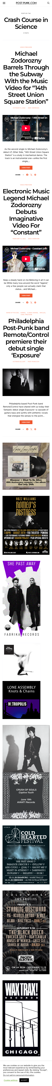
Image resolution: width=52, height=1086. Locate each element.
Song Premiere (26, 314)
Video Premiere (26, 47)
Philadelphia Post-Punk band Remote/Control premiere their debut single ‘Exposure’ (26, 338)
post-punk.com (33, 361)
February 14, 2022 (19, 239)
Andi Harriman (33, 108)
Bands (23, 313)
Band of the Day (12, 313)
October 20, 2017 (19, 361)
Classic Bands (32, 313)
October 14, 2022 (19, 108)
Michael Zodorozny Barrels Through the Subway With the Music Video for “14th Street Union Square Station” (26, 77)
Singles (42, 313)
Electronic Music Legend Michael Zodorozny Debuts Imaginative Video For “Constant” (26, 212)
